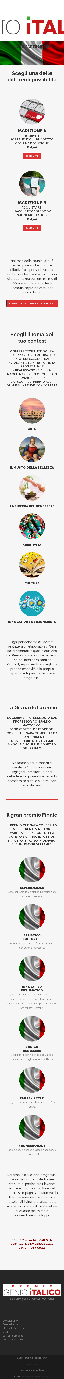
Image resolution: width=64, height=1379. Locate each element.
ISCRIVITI (32, 156)
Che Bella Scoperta (13, 1328)
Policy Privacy (32, 1364)
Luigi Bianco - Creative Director (36, 1376)
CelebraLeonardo (12, 1324)
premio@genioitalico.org (32, 1299)
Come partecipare (13, 1339)
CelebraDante (10, 1320)
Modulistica (9, 1332)
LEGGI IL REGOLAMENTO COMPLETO (32, 303)
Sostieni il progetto (13, 1335)
